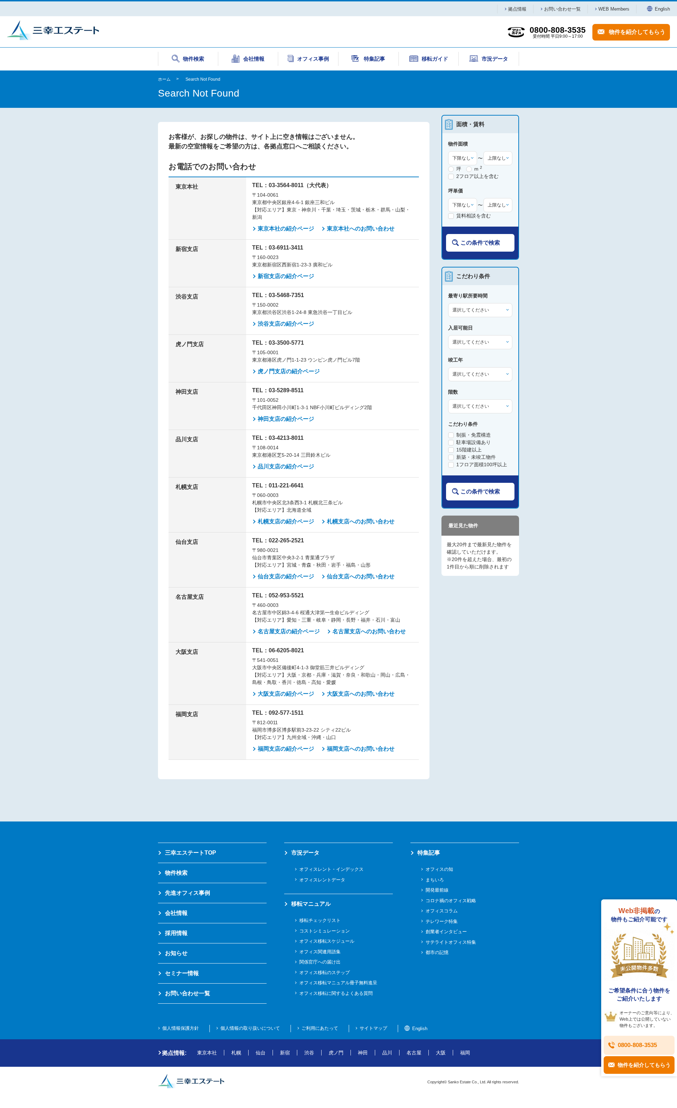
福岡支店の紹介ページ (286, 749)
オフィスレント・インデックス (331, 869)
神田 (363, 1052)
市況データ (305, 853)
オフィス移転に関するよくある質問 (336, 993)
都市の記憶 (437, 952)
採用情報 (176, 933)
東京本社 (207, 1052)
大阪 (441, 1052)
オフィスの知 (439, 869)
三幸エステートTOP (190, 853)
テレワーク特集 (442, 921)
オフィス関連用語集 (320, 951)
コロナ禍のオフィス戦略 (451, 900)
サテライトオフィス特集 (451, 942)
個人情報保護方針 (180, 1028)
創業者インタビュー (446, 931)
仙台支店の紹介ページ (286, 576)
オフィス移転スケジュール (326, 941)
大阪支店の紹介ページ (286, 694)
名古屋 (414, 1052)
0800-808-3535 (637, 1045)
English (662, 9)
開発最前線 (437, 890)
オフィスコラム (442, 910)
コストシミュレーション (324, 931)
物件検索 (176, 873)
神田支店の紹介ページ (286, 419)
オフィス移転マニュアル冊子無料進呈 (338, 982)
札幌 (236, 1052)
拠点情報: (174, 1053)
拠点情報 (517, 9)
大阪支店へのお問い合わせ (361, 694)
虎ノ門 (336, 1052)
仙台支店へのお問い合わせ (361, 576)
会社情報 (176, 913)
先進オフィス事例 (187, 893)
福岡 (465, 1052)
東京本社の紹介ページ (286, 229)
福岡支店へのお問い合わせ (361, 749)
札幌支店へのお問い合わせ (361, 521)
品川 (387, 1052)
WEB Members (613, 9)
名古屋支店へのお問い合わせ (369, 631)
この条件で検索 (480, 243)
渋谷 (309, 1052)
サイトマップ (373, 1028)
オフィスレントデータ (322, 879)
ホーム (164, 79)
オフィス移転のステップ (324, 972)
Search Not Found (202, 79)
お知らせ (176, 953)
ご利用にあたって (319, 1028)
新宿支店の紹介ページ (286, 276)
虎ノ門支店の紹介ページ (289, 371)
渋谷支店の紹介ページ (286, 324)
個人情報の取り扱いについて (250, 1028)
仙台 (261, 1052)
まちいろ (435, 879)
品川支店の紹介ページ (286, 466)
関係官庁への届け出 (320, 962)
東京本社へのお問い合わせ (361, 229)
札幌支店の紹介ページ (286, 521)
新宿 (285, 1052)
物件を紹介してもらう (637, 32)
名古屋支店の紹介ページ (289, 631)
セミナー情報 (182, 973)
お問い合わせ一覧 (562, 9)
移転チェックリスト (320, 920)
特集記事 (428, 853)
